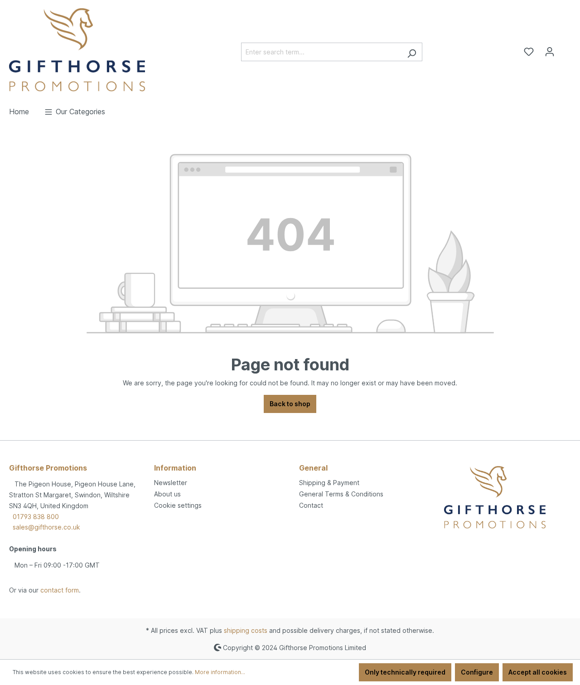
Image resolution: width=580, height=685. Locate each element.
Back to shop (290, 404)
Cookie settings (178, 505)
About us (167, 494)
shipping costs (245, 630)
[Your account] (549, 51)
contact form (59, 590)
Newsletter (170, 482)
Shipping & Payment (329, 482)
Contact (311, 505)
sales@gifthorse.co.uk (46, 527)
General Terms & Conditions (341, 494)
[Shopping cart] (565, 48)
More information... (220, 672)
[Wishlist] (528, 51)
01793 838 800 (36, 516)
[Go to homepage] (77, 50)
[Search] (411, 52)
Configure (477, 672)
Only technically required (405, 672)
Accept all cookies (537, 672)
